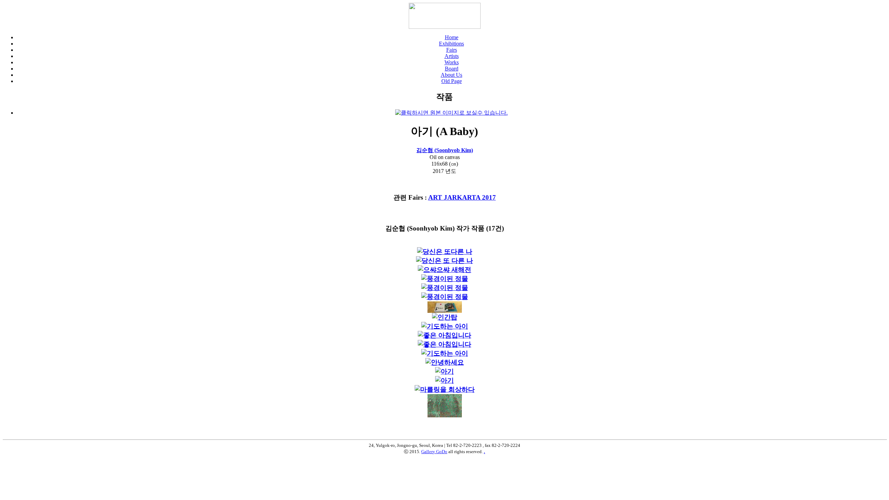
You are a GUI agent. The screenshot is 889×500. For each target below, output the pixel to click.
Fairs (451, 50)
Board (451, 69)
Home (451, 37)
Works (451, 62)
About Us (451, 75)
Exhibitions (451, 44)
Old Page (451, 81)
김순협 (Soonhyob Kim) (444, 150)
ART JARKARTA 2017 (462, 197)
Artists (451, 56)
